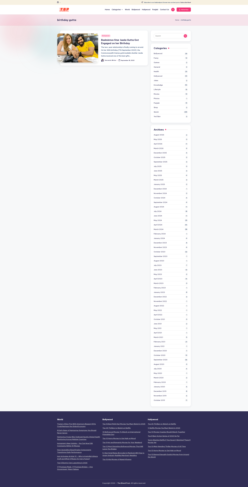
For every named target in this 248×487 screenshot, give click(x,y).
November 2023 (160, 247)
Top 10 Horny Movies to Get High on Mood (119, 438)
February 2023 (160, 288)
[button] (184, 10)
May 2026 (158, 139)
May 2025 (158, 175)
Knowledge (158, 85)
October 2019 (159, 400)
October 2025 (159, 157)
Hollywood (158, 76)
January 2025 (159, 184)
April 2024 (158, 225)
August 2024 (159, 207)
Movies (156, 94)
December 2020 (160, 351)
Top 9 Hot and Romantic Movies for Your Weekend (122, 442)
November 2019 (160, 396)
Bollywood (105, 35)
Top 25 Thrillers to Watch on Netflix (116, 428)
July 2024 (157, 211)
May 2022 (158, 310)
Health (156, 71)
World (156, 112)
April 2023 (158, 279)
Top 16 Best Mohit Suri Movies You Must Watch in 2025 (123, 424)
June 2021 (158, 324)
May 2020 (158, 373)
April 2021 (158, 333)
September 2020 (160, 360)
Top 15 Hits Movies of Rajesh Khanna (116, 459)
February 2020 (160, 382)
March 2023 (158, 283)
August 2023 (159, 261)
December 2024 (160, 189)
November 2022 (160, 301)
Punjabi (157, 103)
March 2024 (158, 229)
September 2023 (160, 256)
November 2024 (160, 193)
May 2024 (158, 220)
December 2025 (160, 153)
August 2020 (159, 364)
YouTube (157, 116)
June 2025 (158, 171)
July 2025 (157, 166)
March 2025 (158, 180)
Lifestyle (157, 89)
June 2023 (158, 270)
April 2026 (158, 144)
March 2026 (158, 148)
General (157, 67)
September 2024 (160, 202)
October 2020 (159, 355)
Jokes (156, 80)
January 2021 (159, 346)
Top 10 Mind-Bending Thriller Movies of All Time (167, 446)
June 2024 (158, 216)
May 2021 (157, 328)
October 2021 (159, 319)
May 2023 (158, 274)
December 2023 (160, 243)
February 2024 (160, 234)
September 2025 (160, 162)
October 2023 (159, 252)
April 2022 (158, 315)
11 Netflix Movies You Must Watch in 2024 (164, 428)
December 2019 (160, 391)
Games (156, 62)
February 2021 (159, 342)
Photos (156, 98)
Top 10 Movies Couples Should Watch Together (166, 432)
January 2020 (159, 387)
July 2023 (157, 265)
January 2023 (159, 292)
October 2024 (159, 198)
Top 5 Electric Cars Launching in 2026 (72, 463)
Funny (156, 58)
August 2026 (159, 135)
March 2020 (159, 378)
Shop (156, 107)
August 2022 (159, 306)
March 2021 (158, 337)
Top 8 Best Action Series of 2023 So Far (164, 436)
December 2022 (160, 297)
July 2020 (158, 369)
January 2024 (159, 238)
